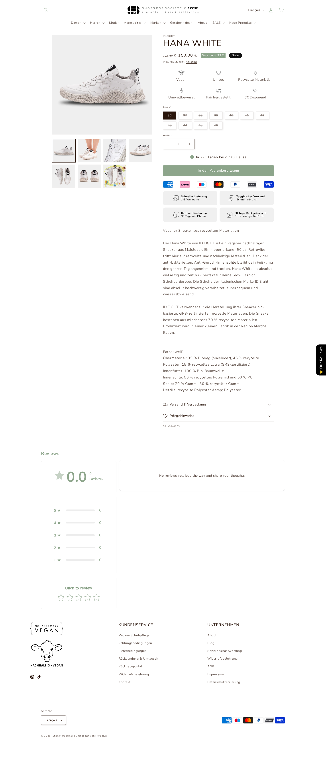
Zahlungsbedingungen (135, 643)
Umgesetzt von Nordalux (91, 735)
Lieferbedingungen (133, 651)
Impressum (215, 674)
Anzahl (167, 135)
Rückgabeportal (130, 666)
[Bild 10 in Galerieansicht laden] (114, 150)
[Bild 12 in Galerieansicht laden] (63, 176)
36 (170, 115)
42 (264, 116)
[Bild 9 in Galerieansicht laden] (89, 150)
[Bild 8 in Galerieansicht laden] (63, 150)
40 (233, 116)
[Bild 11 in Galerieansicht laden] (140, 150)
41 (249, 116)
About (212, 635)
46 (218, 126)
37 (187, 116)
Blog (210, 643)
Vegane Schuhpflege (134, 635)
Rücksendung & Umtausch (138, 658)
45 (202, 126)
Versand (191, 62)
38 (202, 116)
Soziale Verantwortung (224, 651)
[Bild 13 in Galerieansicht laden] (89, 176)
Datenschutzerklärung (223, 682)
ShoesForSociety (63, 735)
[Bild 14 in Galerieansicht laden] (114, 176)
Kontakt (124, 682)
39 (218, 116)
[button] (46, 10)
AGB (210, 666)
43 (172, 126)
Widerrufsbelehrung (134, 674)
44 (187, 126)
